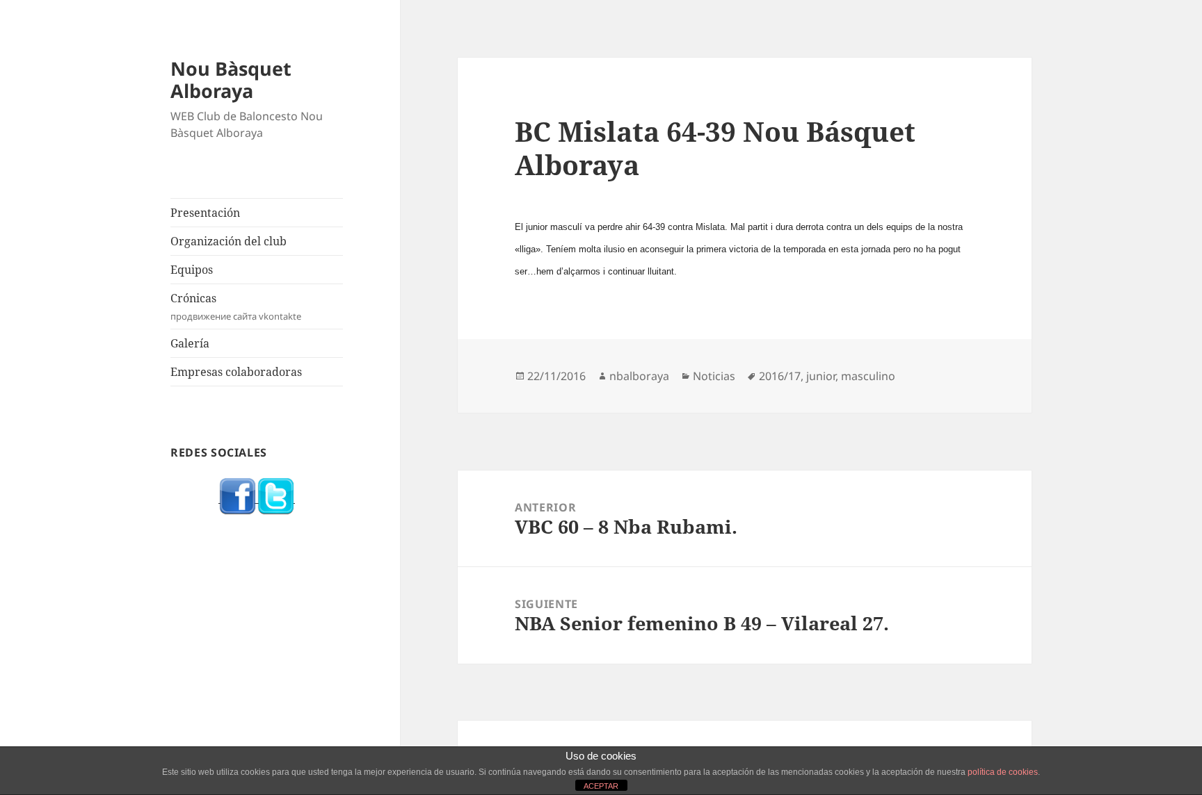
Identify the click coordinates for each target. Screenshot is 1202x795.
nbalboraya (639, 376)
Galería (189, 343)
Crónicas (235, 306)
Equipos (191, 269)
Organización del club (228, 241)
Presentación (205, 212)
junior (820, 376)
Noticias (714, 376)
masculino (868, 376)
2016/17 (780, 376)
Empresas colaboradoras (236, 371)
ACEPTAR (601, 786)
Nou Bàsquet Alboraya (230, 80)
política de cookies (1003, 772)
